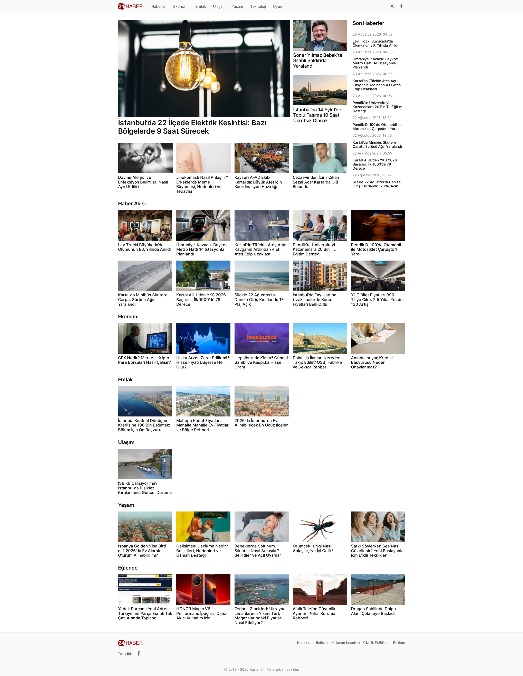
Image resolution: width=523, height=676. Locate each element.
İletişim (322, 642)
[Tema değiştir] (392, 6)
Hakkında (305, 642)
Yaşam (237, 6)
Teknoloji (258, 6)
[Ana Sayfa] (130, 6)
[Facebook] (401, 6)
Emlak (201, 6)
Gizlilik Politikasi (376, 642)
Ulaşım (219, 6)
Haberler (158, 6)
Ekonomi (180, 6)
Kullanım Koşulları (345, 642)
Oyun (277, 6)
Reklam (399, 642)
